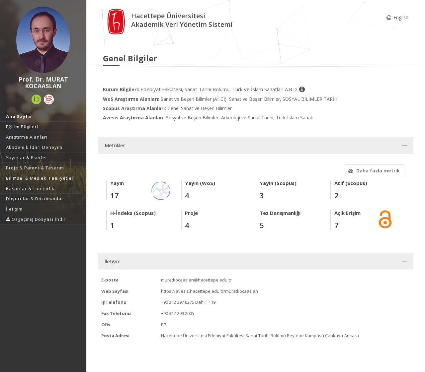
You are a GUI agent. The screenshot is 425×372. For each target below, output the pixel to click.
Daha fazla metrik (378, 170)
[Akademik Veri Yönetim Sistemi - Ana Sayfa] (117, 21)
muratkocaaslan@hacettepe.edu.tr (196, 280)
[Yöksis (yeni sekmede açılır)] (49, 99)
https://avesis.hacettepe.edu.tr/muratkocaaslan (209, 291)
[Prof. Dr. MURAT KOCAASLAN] (43, 40)
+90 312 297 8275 (177, 302)
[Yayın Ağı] (161, 190)
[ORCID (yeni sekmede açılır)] (36, 99)
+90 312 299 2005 (177, 313)
